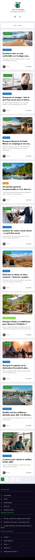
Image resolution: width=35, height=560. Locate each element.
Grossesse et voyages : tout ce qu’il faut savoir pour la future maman (16, 98)
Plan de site (7, 506)
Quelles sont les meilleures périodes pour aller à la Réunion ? (17, 413)
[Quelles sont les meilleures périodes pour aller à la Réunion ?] (17, 395)
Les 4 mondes (18, 9)
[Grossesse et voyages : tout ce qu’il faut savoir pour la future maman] (17, 81)
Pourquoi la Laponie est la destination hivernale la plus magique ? (15, 366)
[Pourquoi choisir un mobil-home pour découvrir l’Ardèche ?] (17, 304)
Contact (5, 499)
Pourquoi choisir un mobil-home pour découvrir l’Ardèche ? (16, 322)
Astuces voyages (7, 49)
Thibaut (8, 66)
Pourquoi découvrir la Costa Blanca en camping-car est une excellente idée (16, 142)
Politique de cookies (9, 510)
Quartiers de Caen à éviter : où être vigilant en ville (16, 522)
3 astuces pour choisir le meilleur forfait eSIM (17, 460)
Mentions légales (8, 502)
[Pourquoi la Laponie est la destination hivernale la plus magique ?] (17, 349)
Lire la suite (28, 66)
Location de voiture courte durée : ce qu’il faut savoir (17, 231)
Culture (5, 544)
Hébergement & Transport (9, 317)
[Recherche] (20, 16)
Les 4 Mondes (7, 495)
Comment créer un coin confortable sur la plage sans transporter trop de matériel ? (16, 54)
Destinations (6, 137)
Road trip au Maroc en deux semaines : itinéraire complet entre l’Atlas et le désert (15, 275)
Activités (5, 183)
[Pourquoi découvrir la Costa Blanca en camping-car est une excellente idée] (17, 125)
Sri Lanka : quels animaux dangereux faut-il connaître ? (17, 518)
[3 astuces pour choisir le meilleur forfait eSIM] (17, 442)
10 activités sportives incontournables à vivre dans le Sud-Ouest (16, 188)
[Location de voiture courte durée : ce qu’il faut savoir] (17, 215)
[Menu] (15, 16)
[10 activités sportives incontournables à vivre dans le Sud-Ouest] (17, 171)
